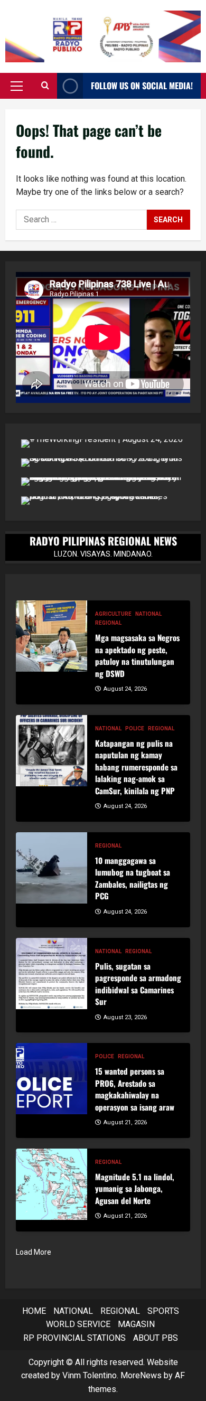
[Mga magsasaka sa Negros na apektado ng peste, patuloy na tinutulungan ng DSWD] (51, 636)
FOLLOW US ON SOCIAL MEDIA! (142, 85)
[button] (16, 86)
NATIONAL (148, 614)
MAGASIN (136, 1324)
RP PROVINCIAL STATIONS (74, 1338)
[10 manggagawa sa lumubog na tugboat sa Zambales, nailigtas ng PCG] (51, 868)
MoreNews (141, 1375)
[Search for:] (81, 220)
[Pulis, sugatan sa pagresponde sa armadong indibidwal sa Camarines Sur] (51, 973)
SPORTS (163, 1311)
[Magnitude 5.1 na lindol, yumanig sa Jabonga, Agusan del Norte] (51, 1184)
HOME (34, 1311)
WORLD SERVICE (78, 1324)
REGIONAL (108, 623)
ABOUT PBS (155, 1338)
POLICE (134, 728)
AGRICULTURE (113, 614)
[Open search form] (45, 86)
